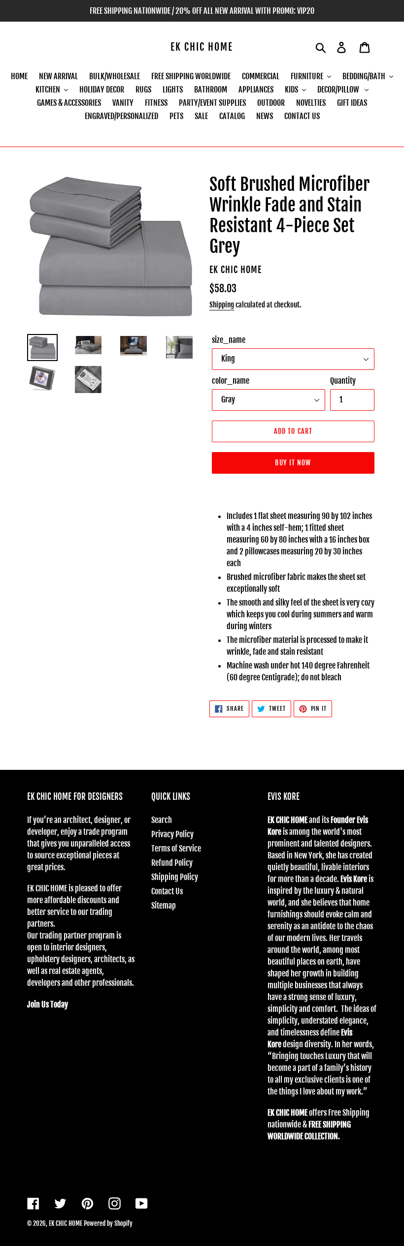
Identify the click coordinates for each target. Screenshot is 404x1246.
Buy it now (293, 462)
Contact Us (167, 891)
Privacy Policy (172, 834)
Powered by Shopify (108, 1223)
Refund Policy (172, 863)
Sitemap (163, 906)
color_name (230, 381)
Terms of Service (176, 848)
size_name (228, 340)
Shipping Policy (174, 877)
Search (161, 820)
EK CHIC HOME (201, 47)
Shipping (221, 304)
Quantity (343, 381)
